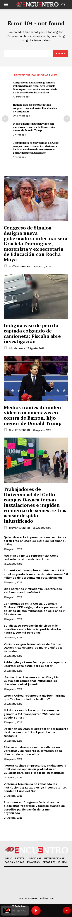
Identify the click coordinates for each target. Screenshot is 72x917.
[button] (15, 911)
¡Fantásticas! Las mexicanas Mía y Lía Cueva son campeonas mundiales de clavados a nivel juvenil (31, 681)
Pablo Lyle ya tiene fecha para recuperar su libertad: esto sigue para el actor (36, 664)
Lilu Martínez (16, 348)
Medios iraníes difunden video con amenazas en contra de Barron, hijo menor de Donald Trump (34, 127)
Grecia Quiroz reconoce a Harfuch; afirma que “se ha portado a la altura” (34, 697)
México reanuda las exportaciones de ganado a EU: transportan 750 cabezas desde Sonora (32, 714)
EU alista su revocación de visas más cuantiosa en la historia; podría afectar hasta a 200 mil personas (32, 629)
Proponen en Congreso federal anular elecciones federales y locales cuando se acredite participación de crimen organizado (34, 808)
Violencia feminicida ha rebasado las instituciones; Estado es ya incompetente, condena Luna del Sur (35, 787)
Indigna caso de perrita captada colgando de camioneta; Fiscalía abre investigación (35, 108)
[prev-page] (5, 118)
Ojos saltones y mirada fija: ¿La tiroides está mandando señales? (33, 590)
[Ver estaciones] (67, 910)
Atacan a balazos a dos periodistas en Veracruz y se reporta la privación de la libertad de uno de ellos (33, 750)
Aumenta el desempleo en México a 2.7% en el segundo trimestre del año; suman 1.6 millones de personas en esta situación (36, 574)
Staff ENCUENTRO (19, 266)
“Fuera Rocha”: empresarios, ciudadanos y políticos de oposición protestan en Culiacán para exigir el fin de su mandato (35, 769)
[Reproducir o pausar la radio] (36, 910)
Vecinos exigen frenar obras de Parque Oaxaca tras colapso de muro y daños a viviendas (33, 647)
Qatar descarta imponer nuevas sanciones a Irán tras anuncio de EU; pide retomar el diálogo (35, 540)
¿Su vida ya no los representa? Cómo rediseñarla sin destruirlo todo (31, 557)
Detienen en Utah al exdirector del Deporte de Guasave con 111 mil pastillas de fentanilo (36, 732)
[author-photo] (6, 266)
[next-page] (67, 118)
